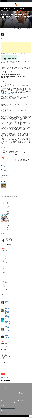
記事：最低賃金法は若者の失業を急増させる (7, 57)
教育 (3, 261)
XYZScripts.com (20, 417)
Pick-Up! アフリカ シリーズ (10, 53)
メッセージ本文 (3, 362)
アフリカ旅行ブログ (5, 276)
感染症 (3, 294)
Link (9, 150)
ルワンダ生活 (4, 281)
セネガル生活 (4, 279)
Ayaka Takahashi (3, 36)
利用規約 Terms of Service (21, 396)
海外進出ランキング (3, 170)
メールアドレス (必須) (4, 346)
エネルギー (4, 255)
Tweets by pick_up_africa (4, 377)
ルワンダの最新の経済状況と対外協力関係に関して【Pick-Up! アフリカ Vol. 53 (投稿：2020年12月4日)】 (13, 192)
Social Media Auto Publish (12, 417)
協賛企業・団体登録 (21, 390)
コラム (3, 271)
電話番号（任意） (3, 349)
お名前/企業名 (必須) (4, 343)
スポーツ (4, 257)
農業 (3, 268)
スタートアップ (5, 256)
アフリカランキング (3, 166)
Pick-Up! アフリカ (4, 53)
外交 (3, 260)
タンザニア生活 (5, 280)
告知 (2, 290)
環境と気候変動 (5, 264)
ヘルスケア (4, 259)
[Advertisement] (16, 47)
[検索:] (8, 402)
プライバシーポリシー (20, 393)
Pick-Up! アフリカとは (7, 8)
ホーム (18, 394)
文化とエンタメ (5, 262)
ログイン (9, 202)
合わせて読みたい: (4, 59)
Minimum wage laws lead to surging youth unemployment (9, 58)
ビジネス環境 (4, 258)
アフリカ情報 (4, 275)
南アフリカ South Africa (13, 196)
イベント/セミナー (22, 8)
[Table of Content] (15, 56)
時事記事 (4, 263)
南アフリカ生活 (5, 288)
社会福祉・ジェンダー (17, 53)
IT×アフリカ (4, 272)
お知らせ (2, 10)
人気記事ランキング (4, 289)
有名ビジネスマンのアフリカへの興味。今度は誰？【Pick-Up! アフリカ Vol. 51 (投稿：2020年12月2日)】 (18, 190)
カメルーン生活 (5, 278)
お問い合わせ (8, 10)
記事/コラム (15, 8)
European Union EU (6, 196)
